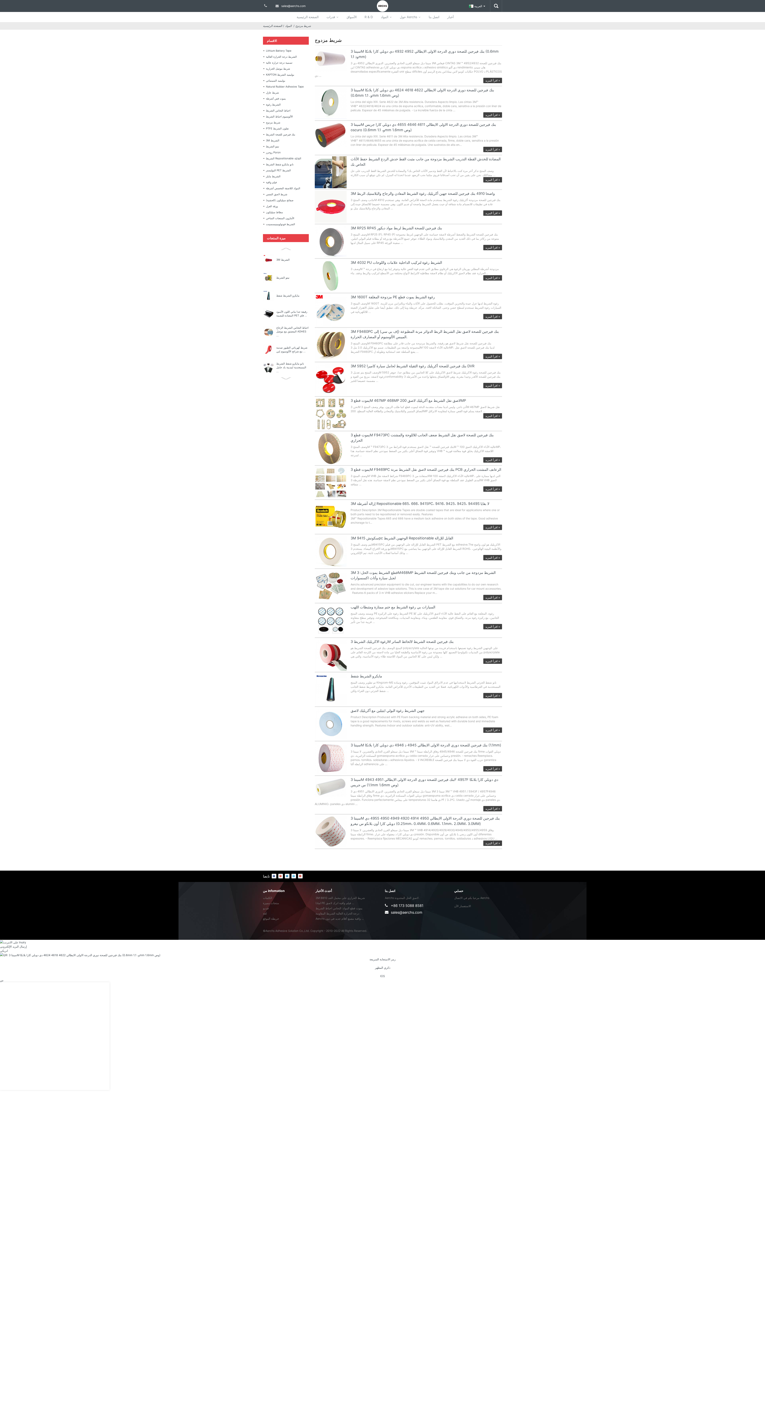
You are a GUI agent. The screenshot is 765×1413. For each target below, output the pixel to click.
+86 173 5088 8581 (407, 906)
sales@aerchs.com (406, 912)
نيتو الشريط (272, 146)
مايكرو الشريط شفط (287, 295)
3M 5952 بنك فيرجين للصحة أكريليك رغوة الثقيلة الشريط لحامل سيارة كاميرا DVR (413, 366)
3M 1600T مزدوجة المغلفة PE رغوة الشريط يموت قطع (393, 297)
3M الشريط (272, 140)
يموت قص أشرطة (276, 98)
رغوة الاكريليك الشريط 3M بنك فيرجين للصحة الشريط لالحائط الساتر (402, 641)
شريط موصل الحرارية (278, 68)
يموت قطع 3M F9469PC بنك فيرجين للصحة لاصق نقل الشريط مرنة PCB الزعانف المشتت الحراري (426, 469)
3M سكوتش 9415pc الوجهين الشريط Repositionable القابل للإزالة (402, 538)
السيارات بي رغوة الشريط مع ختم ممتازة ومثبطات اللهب (393, 607)
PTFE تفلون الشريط (277, 128)
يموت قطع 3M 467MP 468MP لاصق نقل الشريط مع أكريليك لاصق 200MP (408, 400)
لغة (265, 913)
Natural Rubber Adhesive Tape (285, 86)
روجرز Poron (273, 152)
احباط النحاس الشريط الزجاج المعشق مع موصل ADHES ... (292, 331)
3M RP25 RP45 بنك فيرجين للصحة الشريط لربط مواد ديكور (396, 228)
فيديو (266, 908)
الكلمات (267, 898)
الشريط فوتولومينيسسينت (280, 224)
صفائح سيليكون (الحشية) (279, 200)
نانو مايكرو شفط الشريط (280, 164)
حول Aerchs (408, 17)
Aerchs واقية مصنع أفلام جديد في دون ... (340, 918)
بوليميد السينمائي (275, 80)
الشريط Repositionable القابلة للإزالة (283, 159)
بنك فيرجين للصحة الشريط (280, 134)
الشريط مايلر (273, 176)
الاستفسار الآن (462, 906)
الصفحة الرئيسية (308, 17)
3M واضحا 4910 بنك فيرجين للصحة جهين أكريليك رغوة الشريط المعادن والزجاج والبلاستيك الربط (423, 193)
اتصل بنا (434, 17)
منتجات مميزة (271, 903)
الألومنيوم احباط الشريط (279, 116)
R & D (369, 17)
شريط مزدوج (303, 26)
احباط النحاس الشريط (278, 110)
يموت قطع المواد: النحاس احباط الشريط (339, 908)
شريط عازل (272, 92)
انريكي (4, 950)
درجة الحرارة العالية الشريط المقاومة (337, 913)
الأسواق (352, 17)
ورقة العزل (272, 206)
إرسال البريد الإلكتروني (13, 946)
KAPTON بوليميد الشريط (280, 74)
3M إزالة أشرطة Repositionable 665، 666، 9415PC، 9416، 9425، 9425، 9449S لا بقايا (420, 504)
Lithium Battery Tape (278, 50)
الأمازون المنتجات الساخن (280, 218)
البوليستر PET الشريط (278, 170)
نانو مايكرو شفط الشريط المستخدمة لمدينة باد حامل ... (291, 367)
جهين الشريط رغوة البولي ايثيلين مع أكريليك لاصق (388, 710)
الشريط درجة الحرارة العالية (281, 56)
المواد (384, 17)
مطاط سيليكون (274, 212)
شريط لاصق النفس (276, 194)
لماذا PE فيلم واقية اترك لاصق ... (335, 903)
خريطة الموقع (271, 918)
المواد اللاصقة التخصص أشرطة (283, 188)
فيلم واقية (271, 182)
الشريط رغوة (273, 104)
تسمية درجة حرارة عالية (279, 62)
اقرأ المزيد (492, 80)
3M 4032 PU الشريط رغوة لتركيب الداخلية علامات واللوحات (396, 262)
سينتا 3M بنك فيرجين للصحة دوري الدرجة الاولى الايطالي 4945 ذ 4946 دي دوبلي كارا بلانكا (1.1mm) (426, 745)
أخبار (450, 17)
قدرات (331, 17)
